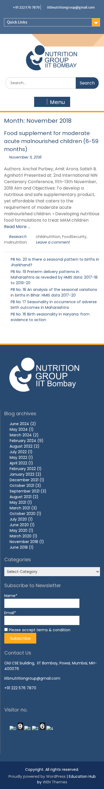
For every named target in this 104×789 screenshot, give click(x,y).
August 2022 (21, 446)
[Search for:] (52, 83)
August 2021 (20, 496)
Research (18, 236)
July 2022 (18, 452)
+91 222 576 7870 (26, 7)
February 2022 (23, 468)
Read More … (17, 227)
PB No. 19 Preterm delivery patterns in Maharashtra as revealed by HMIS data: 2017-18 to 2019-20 (54, 277)
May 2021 (18, 502)
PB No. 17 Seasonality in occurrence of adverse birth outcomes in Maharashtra (54, 304)
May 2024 (19, 429)
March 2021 (20, 508)
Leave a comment (53, 242)
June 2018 (19, 547)
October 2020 (22, 513)
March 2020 (20, 536)
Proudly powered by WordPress (37, 776)
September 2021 (24, 491)
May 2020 (18, 530)
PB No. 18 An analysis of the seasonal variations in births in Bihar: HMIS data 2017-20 (54, 292)
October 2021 (22, 485)
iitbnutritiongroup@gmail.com (71, 7)
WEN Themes (55, 782)
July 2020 (18, 519)
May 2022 (18, 457)
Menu (57, 102)
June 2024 (19, 423)
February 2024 (23, 440)
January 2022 (22, 474)
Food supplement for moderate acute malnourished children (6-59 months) (51, 141)
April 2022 (18, 463)
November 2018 (24, 541)
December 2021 (24, 480)
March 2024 (21, 435)
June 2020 (19, 525)
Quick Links (17, 22)
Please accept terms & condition (39, 630)
